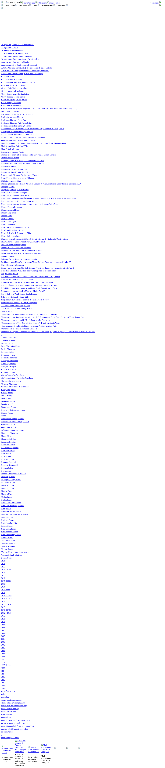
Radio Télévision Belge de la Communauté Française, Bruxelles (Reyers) (29, 285)
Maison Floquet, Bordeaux (11, 207)
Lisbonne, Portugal (8, 462)
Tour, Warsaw (6, 311)
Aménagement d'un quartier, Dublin (15, 62)
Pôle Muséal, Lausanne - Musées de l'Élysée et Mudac (22, 250)
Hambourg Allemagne (9, 433)
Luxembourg (6, 471)
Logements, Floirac (8, 166)
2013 (3, 607)
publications (42, 3)
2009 (3, 625)
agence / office (54, 3)
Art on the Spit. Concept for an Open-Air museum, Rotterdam (25, 71)
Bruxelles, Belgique (8, 364)
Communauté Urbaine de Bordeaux (15, 387)
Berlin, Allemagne (8, 349)
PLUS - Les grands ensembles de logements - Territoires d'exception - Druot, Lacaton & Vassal (37, 268)
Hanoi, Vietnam (7, 436)
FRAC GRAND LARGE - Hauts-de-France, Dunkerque (23, 137)
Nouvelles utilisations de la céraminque (16, 248)
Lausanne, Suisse (7, 451)
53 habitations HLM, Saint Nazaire (14, 53)
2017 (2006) (6, 581)
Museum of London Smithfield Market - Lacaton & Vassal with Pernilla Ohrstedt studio (34, 239)
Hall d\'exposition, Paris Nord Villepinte (16, 146)
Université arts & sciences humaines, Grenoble (19, 329)
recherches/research (8, 711)
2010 (3, 622)
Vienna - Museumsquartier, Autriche (15, 552)
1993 (3, 677)
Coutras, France (7, 393)
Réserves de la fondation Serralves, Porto (17, 279)
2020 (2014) (6, 569)
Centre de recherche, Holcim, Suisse (15, 94)
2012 (3, 616)
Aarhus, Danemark (8, 337)
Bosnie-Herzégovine (9, 358)
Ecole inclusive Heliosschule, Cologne (16, 126)
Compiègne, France (8, 390)
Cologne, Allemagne (9, 384)
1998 (3, 656)
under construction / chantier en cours (15, 720)
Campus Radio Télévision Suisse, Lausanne (18, 82)
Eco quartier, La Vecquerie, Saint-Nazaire (17, 114)
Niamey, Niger (7, 494)
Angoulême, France (8, 340)
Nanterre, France (7, 485)
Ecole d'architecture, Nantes (12, 117)
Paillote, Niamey (7, 256)
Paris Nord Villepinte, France (12, 506)
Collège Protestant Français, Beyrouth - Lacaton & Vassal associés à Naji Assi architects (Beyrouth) (39, 108)
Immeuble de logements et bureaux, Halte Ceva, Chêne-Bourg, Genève (28, 155)
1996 (3, 662)
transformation (6, 714)
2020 (3, 572)
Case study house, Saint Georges (13, 85)
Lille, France (6, 456)
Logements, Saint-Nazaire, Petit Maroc (16, 172)
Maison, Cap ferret (8, 213)
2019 (3, 575)
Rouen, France (7, 526)
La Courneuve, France (9, 448)
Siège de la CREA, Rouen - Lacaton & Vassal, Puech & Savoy (25, 300)
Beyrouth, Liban (7, 352)
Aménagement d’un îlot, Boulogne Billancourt (19, 65)
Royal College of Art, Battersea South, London (19, 294)
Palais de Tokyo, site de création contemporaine (19, 259)
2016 (3, 587)
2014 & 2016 (6, 596)
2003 (3, 642)
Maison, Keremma (8, 224)
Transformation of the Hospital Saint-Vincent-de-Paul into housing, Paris (29, 326)
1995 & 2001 (6, 665)
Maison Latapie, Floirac (10, 210)
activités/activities (8, 691)
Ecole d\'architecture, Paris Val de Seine (16, 123)
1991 (3, 682)
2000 (3, 651)
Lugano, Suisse (7, 468)
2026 (3, 561)
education (5, 697)
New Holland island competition (13, 245)
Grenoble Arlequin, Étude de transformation (18, 140)
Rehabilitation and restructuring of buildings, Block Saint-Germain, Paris (29, 288)
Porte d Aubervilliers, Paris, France (14, 514)
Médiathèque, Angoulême (11, 181)
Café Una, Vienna (8, 77)
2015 (3, 593)
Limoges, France (7, 459)
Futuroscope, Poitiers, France (12, 419)
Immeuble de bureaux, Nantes (12, 152)
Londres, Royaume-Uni (10, 465)
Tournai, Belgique (8, 546)
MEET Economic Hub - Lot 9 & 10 (15, 227)
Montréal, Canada (8, 477)
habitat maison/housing (10, 709)
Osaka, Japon (6, 497)
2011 (3, 619)
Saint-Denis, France (8, 529)
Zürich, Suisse (6, 558)
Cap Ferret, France (8, 369)
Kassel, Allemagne (8, 442)
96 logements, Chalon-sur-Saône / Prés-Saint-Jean (20, 59)
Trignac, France (7, 549)
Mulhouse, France (8, 482)
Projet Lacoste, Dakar (9, 274)
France (4, 416)
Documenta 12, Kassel (10, 111)
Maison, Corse (6, 216)
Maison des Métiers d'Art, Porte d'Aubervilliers (19, 201)
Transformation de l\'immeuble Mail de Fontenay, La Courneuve (25, 320)
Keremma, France (8, 445)
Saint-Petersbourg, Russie (11, 535)
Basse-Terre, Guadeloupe (11, 346)
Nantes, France (7, 491)
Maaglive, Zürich (7, 187)
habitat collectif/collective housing (14, 706)
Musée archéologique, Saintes (12, 230)
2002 (3, 645)
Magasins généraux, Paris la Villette (15, 190)
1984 (3, 688)
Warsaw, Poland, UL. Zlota (11, 555)
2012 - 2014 (6, 613)
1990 (3, 685)
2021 (3, 567)
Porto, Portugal (7, 517)
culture (4, 694)
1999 (3, 654)
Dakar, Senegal (7, 395)
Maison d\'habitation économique (14, 192)
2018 (3, 578)
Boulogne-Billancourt (9, 361)
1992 (3, 680)
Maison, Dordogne (8, 221)
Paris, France (6, 509)
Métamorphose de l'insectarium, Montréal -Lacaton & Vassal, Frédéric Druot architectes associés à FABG (41, 184)
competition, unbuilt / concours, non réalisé (17, 726)
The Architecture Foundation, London (15, 306)
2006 (3, 633)
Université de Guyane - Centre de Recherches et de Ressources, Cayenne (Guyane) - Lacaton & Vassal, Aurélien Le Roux (48, 332)
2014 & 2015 (6, 598)
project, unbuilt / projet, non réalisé (14, 729)
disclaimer (155, 3)
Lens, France (6, 453)
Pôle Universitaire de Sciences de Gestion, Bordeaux (21, 253)
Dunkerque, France (8, 407)
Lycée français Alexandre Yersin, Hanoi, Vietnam (20, 175)
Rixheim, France (7, 520)
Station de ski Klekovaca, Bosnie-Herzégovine (19, 303)
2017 (3, 584)
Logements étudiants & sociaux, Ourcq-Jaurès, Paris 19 (22, 163)
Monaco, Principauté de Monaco (13, 474)
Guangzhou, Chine (8, 427)
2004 (3, 639)
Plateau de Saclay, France (11, 511)
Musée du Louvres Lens (10, 236)
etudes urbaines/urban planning (13, 703)
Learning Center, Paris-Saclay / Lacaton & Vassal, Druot (22, 161)
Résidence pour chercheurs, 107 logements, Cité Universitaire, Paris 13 (28, 282)
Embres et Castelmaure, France (13, 410)
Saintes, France (7, 538)
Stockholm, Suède (8, 540)
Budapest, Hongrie (8, 366)
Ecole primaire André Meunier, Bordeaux (17, 132)
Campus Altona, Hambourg (11, 79)
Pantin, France (6, 500)
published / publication (10, 738)
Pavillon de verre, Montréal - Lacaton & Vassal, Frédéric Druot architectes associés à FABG (36, 262)
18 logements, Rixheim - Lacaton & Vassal (17, 45)
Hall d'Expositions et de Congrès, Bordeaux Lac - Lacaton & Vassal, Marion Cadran (33, 143)
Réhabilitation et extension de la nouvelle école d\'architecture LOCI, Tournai (30, 277)
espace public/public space (11, 700)
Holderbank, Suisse (8, 439)
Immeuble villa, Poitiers (10, 158)
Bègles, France (7, 343)
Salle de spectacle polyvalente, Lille (15, 297)
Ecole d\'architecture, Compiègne (14, 120)
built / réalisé (6, 717)
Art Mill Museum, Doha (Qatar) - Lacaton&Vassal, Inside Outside (26, 68)
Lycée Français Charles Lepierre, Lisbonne (17, 178)
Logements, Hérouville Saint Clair (14, 169)
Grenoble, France (8, 424)
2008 (3, 627)
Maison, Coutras (7, 219)
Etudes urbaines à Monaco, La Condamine (17, 134)
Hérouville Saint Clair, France (12, 430)
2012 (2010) (6, 610)
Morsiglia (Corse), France (11, 480)
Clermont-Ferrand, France (11, 381)
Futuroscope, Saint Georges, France (15, 422)
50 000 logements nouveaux (12, 50)
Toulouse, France (7, 543)
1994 (3, 671)
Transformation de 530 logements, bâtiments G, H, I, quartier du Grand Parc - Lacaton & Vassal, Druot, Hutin (43, 317)
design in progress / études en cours (14, 723)
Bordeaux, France (8, 355)
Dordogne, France (8, 401)
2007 (3, 630)
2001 (3, 648)
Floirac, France (7, 413)
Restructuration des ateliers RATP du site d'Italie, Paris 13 (23, 291)
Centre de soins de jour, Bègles (13, 97)
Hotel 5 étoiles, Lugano (10, 149)
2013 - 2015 (6, 604)
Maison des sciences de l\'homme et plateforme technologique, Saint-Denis (29, 204)
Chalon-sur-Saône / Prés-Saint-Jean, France (17, 378)
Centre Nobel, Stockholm (11, 103)
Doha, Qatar (6, 398)
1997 (3, 659)
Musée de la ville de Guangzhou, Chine (16, 233)
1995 (3, 668)
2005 (3, 636)
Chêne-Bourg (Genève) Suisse (13, 375)
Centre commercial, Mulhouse (12, 91)
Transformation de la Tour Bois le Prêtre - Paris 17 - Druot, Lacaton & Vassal (30, 323)
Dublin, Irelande (7, 404)
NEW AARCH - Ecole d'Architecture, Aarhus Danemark (23, 242)
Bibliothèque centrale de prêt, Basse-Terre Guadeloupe (22, 74)
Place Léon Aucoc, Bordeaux (12, 265)
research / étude (7, 732)
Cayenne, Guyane (8, 372)
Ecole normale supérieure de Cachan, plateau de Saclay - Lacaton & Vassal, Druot (32, 129)
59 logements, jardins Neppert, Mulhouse (17, 56)
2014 (3, 601)
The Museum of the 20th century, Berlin (16, 308)
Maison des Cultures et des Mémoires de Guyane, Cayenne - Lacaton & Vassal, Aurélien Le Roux (38, 198)
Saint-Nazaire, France (9, 532)
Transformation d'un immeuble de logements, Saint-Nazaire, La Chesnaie (29, 314)
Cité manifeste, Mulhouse (11, 106)
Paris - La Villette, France (11, 503)
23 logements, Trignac (9, 48)
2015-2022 (5, 590)
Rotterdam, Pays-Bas (9, 523)
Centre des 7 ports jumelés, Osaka (14, 100)
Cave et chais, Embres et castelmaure (15, 88)
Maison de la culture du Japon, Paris (15, 195)
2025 (3, 564)
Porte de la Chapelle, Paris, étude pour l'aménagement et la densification (28, 271)
